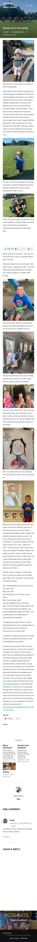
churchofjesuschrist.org (11, 684)
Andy (12, 820)
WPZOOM (24, 938)
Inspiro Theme (14, 938)
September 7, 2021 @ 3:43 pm (20, 823)
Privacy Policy (7, 933)
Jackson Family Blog (9, 5)
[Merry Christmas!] (10, 753)
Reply (13, 826)
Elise (7, 32)
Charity (6, 772)
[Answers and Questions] (25, 753)
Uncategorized (18, 32)
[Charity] (9, 766)
